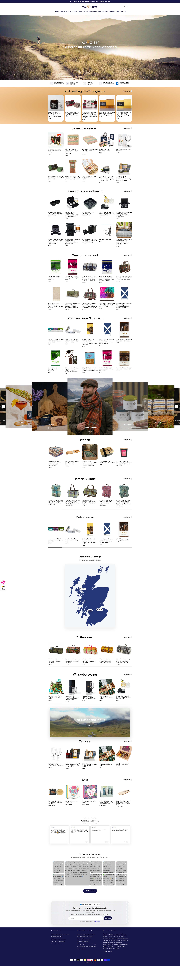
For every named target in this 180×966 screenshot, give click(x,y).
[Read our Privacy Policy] (101, 506)
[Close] (101, 458)
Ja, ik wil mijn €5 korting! (90, 499)
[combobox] (90, 495)
